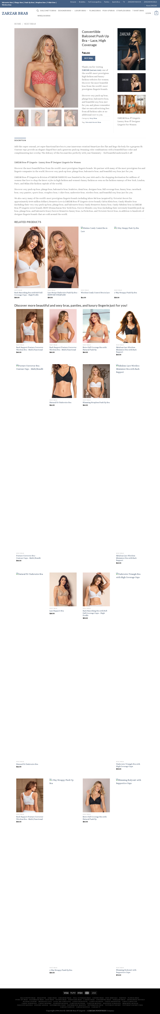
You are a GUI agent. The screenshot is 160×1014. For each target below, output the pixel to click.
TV (124, 2)
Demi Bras (52, 998)
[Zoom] (17, 104)
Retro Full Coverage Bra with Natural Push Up (94, 348)
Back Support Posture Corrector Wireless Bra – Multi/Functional (29, 348)
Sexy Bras (30, 23)
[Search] (38, 10)
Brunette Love (45, 1001)
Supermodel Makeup (76, 1005)
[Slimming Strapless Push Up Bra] (96, 381)
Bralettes (82, 2)
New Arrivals (111, 998)
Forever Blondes (77, 1003)
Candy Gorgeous (29, 1003)
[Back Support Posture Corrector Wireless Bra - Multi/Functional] (29, 326)
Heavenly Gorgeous (112, 1003)
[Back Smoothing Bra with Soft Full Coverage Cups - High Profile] (96, 589)
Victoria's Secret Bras (93, 122)
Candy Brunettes (112, 1001)
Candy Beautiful (80, 1001)
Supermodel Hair (58, 1005)
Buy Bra (88, 58)
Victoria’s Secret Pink (132, 1005)
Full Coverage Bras (94, 2)
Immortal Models (130, 1003)
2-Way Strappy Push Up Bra (125, 293)
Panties (106, 2)
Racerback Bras (36, 1000)
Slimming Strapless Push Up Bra (96, 402)
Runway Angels (41, 1005)
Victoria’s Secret (113, 1005)
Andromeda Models (136, 1000)
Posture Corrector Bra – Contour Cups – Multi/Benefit (28, 557)
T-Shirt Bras (138, 11)
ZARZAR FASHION (134, 2)
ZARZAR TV (96, 1007)
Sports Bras (116, 2)
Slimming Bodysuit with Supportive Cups (126, 971)
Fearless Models (60, 1003)
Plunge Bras (95, 11)
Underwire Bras (103, 1000)
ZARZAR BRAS (15, 13)
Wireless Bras (44, 16)
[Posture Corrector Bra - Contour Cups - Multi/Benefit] (29, 457)
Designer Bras (64, 11)
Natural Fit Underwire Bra (60, 402)
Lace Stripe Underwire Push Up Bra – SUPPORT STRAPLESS (63, 294)
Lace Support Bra (57, 611)
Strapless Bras (123, 11)
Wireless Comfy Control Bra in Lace (95, 293)
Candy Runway (44, 1003)
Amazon (73, 2)
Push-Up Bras (108, 11)
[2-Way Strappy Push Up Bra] (63, 872)
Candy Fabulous (129, 1001)
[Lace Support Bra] (63, 589)
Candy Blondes (96, 1001)
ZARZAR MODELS (150, 2)
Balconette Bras (48, 11)
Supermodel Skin (95, 1005)
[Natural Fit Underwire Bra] (63, 381)
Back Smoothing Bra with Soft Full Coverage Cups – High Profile (28, 294)
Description (20, 140)
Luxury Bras (80, 11)
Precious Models (25, 1005)
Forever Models (94, 1003)
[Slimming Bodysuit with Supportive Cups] (129, 872)
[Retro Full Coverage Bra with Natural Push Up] (96, 326)
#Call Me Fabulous (62, 1001)
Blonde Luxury (30, 1001)
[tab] (20, 140)
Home (17, 23)
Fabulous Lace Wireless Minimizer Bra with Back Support (126, 349)
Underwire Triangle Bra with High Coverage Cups (128, 765)
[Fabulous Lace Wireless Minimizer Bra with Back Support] (129, 326)
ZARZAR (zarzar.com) (91, 70)
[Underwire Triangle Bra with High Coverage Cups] (129, 666)
